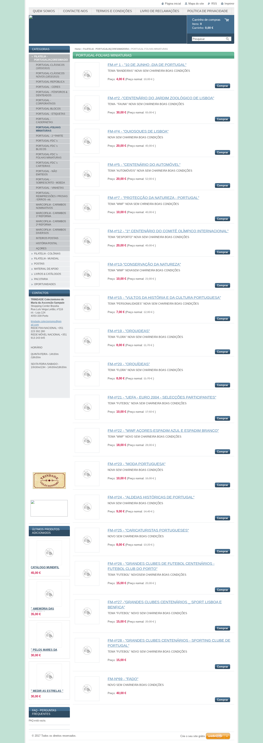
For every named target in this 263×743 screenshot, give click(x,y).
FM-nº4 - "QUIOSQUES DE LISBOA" (138, 131)
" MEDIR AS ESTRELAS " (47, 691)
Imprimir (229, 3)
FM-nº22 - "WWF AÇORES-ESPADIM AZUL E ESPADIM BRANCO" (163, 431)
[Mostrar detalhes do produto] (87, 86)
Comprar (222, 85)
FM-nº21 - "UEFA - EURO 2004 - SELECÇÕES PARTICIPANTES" (162, 397)
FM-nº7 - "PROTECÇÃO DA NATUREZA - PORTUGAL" (153, 198)
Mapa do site (196, 3)
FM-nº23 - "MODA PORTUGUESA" (136, 464)
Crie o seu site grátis (192, 736)
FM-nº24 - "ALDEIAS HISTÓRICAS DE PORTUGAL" (151, 497)
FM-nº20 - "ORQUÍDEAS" (129, 364)
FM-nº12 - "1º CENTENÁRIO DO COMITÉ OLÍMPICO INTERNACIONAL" (168, 231)
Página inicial (173, 3)
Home (78, 49)
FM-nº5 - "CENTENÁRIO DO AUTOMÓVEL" (144, 165)
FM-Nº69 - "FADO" (123, 679)
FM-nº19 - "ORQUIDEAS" (129, 331)
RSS (214, 3)
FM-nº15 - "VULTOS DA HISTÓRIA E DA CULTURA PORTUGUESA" (164, 298)
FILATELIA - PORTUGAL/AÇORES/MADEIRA (106, 49)
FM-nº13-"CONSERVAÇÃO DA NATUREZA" (144, 264)
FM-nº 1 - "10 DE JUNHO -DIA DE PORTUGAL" (147, 65)
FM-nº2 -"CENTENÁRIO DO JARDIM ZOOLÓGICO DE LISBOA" (161, 98)
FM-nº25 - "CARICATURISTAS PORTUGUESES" (148, 530)
